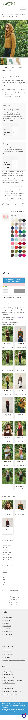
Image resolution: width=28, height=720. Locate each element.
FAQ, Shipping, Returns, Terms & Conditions (14, 660)
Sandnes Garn (20, 317)
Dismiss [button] (3, 713)
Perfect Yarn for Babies (9, 683)
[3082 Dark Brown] (12, 255)
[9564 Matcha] (16, 251)
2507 (23, 14)
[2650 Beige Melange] (16, 224)
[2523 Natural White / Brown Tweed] (20, 239)
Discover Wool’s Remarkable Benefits (13, 691)
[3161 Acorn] (12, 232)
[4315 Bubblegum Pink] (12, 243)
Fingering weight (7, 545)
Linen (4, 570)
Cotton (5, 575)
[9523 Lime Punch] (24, 247)
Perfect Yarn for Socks (9, 677)
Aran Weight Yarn (7, 559)
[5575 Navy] (12, 228)
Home (4, 14)
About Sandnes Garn (9, 646)
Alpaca (5, 582)
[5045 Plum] (20, 255)
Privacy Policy (7, 657)
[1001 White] (12, 220)
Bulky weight (6, 555)
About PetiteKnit (7, 649)
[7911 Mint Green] (16, 255)
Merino (5, 584)
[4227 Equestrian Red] (20, 243)
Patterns (11, 14)
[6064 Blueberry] (24, 235)
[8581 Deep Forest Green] (12, 235)
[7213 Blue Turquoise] (16, 239)
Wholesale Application (9, 654)
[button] (5, 217)
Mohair (5, 572)
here (24, 89)
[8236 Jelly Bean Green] (24, 232)
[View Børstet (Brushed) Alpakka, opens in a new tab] (11, 213)
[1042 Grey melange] (20, 220)
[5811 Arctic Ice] (12, 247)
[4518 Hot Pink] (24, 255)
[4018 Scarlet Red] (16, 247)
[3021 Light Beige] (20, 224)
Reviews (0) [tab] (20, 297)
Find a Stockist (7, 652)
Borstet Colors (14, 215)
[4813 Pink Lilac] (24, 239)
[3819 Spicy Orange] (16, 232)
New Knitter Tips (8, 686)
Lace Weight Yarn (7, 557)
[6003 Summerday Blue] (16, 228)
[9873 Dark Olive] (12, 251)
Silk (4, 580)
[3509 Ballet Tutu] (16, 243)
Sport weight (6, 547)
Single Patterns (18, 14)
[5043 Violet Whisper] (24, 224)
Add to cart (19, 291)
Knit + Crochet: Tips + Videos (11, 694)
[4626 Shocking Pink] (16, 235)
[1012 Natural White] (16, 220)
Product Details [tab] (8, 297)
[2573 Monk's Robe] (24, 251)
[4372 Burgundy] (20, 247)
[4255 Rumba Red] (24, 243)
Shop (8, 14)
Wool (4, 577)
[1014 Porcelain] (24, 228)
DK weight (5, 550)
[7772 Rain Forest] (20, 251)
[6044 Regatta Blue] (12, 239)
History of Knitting (8, 672)
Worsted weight (7, 552)
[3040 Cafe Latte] (20, 228)
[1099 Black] (24, 220)
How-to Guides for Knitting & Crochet (13, 680)
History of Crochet (8, 675)
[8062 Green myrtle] (20, 235)
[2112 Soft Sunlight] (12, 224)
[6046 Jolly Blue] (20, 232)
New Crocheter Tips (8, 688)
